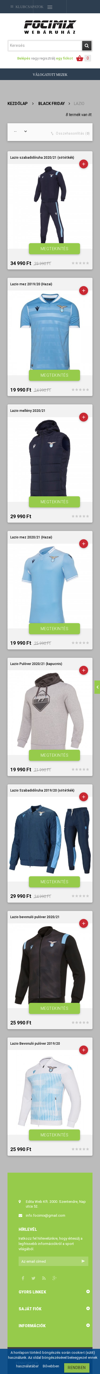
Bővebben (51, 1366)
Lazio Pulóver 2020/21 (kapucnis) (36, 664)
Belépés (24, 58)
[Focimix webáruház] (50, 26)
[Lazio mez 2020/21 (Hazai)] (50, 586)
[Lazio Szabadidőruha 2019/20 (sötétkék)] (50, 839)
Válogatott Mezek (50, 75)
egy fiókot (64, 58)
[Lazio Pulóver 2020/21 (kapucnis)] (50, 712)
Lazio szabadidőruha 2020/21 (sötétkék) (42, 158)
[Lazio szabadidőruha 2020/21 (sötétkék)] (50, 206)
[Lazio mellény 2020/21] (50, 459)
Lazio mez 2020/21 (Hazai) (31, 537)
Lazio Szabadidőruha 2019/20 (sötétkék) (42, 790)
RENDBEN (77, 1367)
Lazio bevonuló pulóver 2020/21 (35, 917)
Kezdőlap (18, 103)
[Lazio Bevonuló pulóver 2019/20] (50, 1092)
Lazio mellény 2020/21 (28, 411)
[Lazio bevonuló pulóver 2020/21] (50, 965)
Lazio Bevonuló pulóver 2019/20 (35, 1044)
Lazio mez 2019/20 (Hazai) (31, 284)
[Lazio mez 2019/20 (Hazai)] (50, 333)
